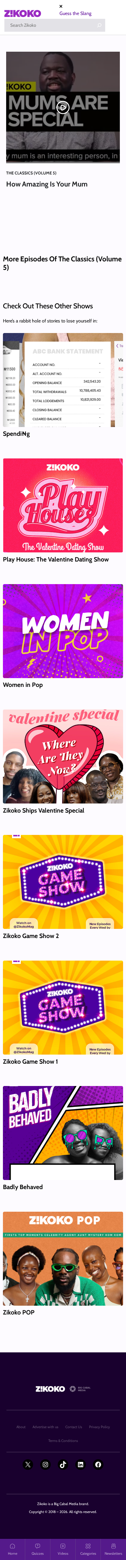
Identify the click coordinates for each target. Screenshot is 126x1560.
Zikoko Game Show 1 (30, 1061)
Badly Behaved (23, 1187)
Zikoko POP (19, 1312)
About (20, 1427)
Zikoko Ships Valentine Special (43, 810)
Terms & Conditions (63, 1440)
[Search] (99, 25)
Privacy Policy (99, 1427)
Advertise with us (45, 1427)
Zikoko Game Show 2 (31, 935)
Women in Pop (23, 684)
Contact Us (73, 1427)
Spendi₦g (16, 433)
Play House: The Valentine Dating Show (56, 559)
